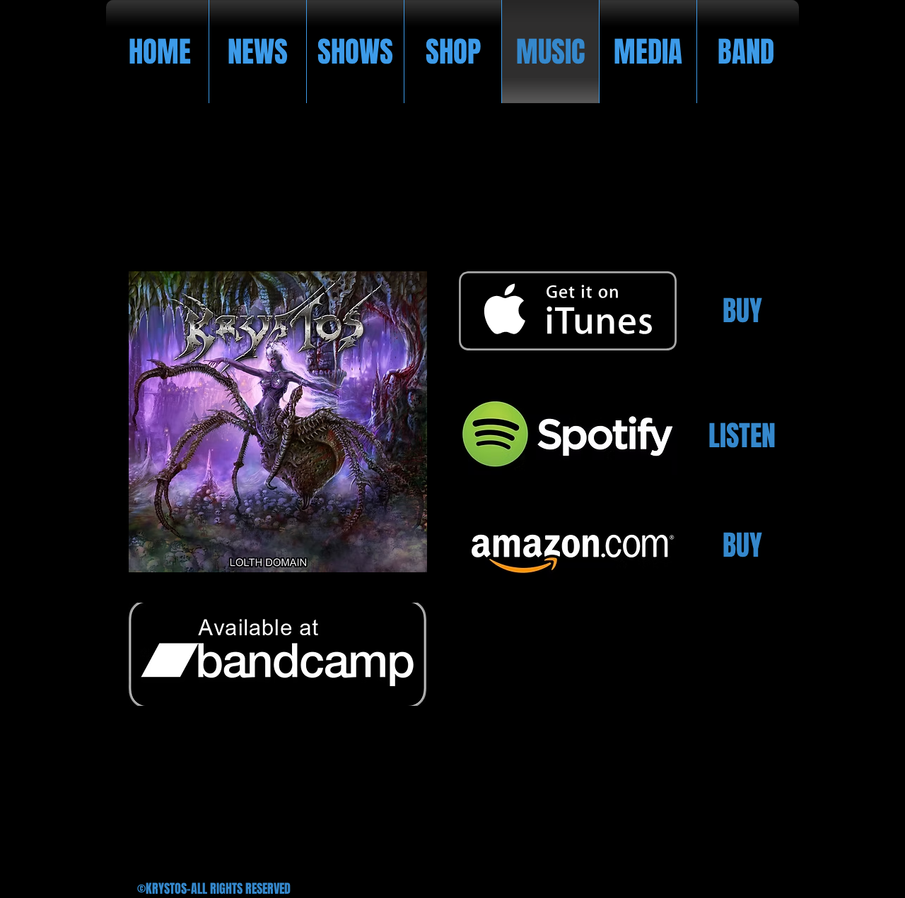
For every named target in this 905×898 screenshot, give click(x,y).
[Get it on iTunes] (568, 310)
